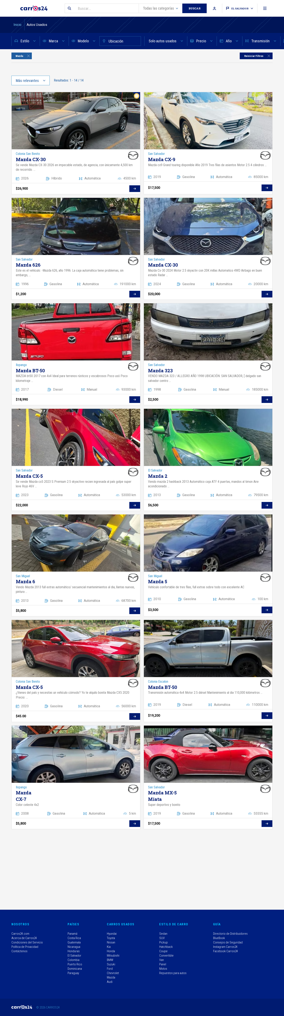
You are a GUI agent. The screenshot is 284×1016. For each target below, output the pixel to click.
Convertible (166, 955)
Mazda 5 (157, 581)
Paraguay (73, 973)
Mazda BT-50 (30, 371)
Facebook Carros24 (225, 951)
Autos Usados (37, 25)
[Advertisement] (136, 868)
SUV (162, 938)
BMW (110, 960)
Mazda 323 (160, 371)
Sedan (163, 934)
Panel (162, 964)
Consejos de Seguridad (228, 942)
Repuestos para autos (172, 973)
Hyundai (112, 934)
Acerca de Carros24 (24, 938)
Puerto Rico (75, 964)
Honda (111, 951)
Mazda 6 (25, 581)
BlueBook (219, 938)
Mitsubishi (113, 955)
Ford (110, 969)
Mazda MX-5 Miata (162, 796)
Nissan (111, 942)
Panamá (72, 934)
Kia (109, 947)
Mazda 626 (28, 265)
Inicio (18, 25)
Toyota (111, 938)
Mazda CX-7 (23, 796)
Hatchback (166, 947)
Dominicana (75, 969)
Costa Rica (74, 938)
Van (161, 960)
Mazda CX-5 (29, 476)
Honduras (74, 951)
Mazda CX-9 (161, 159)
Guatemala (74, 942)
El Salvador (74, 955)
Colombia (73, 960)
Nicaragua (74, 947)
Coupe (163, 951)
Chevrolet (113, 973)
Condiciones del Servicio (27, 942)
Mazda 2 (157, 476)
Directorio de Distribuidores (230, 934)
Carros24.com (20, 934)
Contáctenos (19, 951)
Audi (109, 982)
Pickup (163, 942)
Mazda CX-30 (31, 159)
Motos (163, 969)
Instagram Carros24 (225, 947)
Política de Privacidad (24, 947)
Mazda (111, 977)
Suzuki (111, 964)
